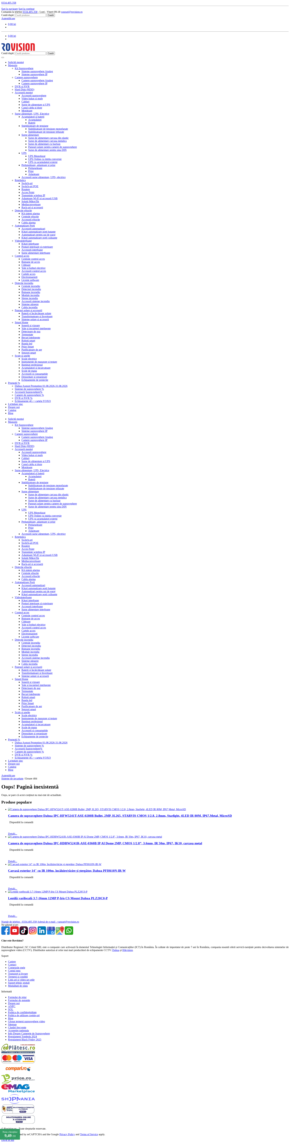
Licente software (30, 280)
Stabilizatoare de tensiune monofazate (48, 128)
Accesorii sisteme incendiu (35, 301)
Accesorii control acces (33, 271)
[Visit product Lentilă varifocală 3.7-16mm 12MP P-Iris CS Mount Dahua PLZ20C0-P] (47, 891)
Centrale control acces (33, 258)
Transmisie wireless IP (33, 195)
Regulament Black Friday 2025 (24, 1039)
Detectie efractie (23, 210)
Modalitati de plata (18, 985)
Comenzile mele (16, 967)
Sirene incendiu (29, 298)
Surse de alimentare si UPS (35, 104)
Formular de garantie (19, 1000)
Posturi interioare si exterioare (37, 246)
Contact (12, 964)
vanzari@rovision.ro (72, 11)
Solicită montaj (16, 62)
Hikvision (127, 950)
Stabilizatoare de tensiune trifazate (46, 131)
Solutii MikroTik (30, 201)
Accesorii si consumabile (34, 373)
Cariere (12, 961)
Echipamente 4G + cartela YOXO (33, 401)
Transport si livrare (18, 973)
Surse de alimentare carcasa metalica (47, 140)
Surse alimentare (30, 134)
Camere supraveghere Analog (37, 80)
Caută (51, 15)
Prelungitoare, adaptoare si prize (38, 165)
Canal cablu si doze (31, 107)
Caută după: (7, 15)
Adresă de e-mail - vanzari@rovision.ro (58, 921)
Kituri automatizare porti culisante (39, 237)
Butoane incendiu (30, 292)
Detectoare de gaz (30, 331)
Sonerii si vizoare (30, 325)
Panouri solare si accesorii (28, 310)
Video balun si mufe (32, 98)
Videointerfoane (23, 240)
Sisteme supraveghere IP (34, 74)
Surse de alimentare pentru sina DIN (47, 150)
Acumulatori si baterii (32, 116)
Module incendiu (30, 295)
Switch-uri (27, 183)
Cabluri (25, 101)
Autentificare (8, 18)
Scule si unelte (22, 355)
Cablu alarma (28, 222)
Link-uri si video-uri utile (21, 979)
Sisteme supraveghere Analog (37, 71)
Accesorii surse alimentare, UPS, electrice (43, 177)
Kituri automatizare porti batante (38, 231)
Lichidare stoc (15, 404)
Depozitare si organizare (34, 376)
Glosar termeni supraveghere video (26, 1021)
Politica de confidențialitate (22, 1012)
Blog (10, 413)
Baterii (31, 122)
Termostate (27, 334)
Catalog (12, 410)
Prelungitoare (35, 168)
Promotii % (14, 383)
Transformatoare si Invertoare (37, 316)
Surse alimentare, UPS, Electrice (32, 113)
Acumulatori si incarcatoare (36, 367)
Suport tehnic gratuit (19, 982)
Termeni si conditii (18, 976)
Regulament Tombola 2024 (22, 1036)
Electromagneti (29, 277)
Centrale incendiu (30, 286)
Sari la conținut (26, 8)
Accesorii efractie (30, 219)
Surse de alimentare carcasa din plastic (48, 137)
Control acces (22, 255)
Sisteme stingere (30, 304)
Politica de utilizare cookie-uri (24, 1015)
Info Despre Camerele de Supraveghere (29, 1033)
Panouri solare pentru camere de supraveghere (52, 147)
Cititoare (26, 265)
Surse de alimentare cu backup (44, 144)
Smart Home (21, 322)
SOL (10, 1009)
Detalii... (12, 833)
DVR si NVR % (23, 398)
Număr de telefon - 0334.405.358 (19, 921)
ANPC (11, 1006)
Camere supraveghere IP (34, 83)
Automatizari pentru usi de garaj (38, 234)
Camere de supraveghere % (29, 395)
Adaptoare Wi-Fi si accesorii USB (39, 198)
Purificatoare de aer (31, 349)
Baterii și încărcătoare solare (36, 313)
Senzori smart (28, 352)
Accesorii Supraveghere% (28, 392)
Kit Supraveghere (24, 68)
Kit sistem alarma (30, 213)
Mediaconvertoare (31, 204)
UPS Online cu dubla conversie (45, 159)
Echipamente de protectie (34, 379)
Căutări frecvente (17, 1027)
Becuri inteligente (30, 337)
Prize (31, 171)
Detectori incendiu (31, 289)
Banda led (26, 343)
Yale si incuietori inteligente (36, 328)
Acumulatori (34, 119)
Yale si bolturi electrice (33, 268)
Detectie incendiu (24, 283)
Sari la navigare (9, 8)
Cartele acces (28, 274)
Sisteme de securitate (12, 778)
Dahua (115, 950)
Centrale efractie (30, 216)
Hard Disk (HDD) (24, 89)
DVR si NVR (22, 86)
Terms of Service (89, 1134)
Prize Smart (27, 346)
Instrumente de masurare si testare (39, 361)
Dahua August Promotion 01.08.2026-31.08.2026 (41, 386)
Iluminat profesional (32, 364)
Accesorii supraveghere (33, 95)
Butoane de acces (30, 261)
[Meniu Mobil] (2, 57)
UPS (24, 153)
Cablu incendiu (29, 307)
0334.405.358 (30, 11)
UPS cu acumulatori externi (42, 162)
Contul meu (14, 970)
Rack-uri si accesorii (32, 207)
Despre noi (14, 407)
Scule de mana (29, 370)
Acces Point (27, 192)
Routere (25, 189)
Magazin (12, 65)
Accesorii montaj (24, 92)
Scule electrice (29, 358)
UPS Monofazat (36, 156)
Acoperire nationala (18, 1030)
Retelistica (20, 180)
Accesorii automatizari (33, 228)
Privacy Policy (67, 1134)
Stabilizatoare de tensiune (34, 125)
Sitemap (12, 1024)
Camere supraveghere (26, 77)
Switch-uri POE (29, 186)
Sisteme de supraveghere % (29, 389)
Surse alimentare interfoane (35, 252)
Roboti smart (28, 340)
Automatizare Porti (25, 225)
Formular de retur (17, 997)
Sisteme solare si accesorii (35, 319)
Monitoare (26, 110)
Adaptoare (33, 174)
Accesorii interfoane (32, 249)
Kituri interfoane (30, 243)
